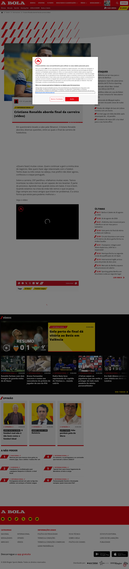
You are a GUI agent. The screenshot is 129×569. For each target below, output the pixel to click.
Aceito (72, 99)
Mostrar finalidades (57, 99)
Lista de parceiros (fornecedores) (45, 92)
